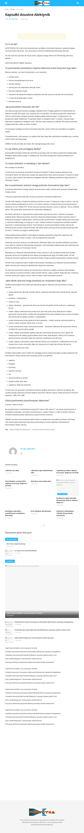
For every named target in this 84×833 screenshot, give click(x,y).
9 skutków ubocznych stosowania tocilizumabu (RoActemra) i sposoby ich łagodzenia (43, 622)
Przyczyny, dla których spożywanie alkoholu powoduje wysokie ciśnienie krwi (29, 662)
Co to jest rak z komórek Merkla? (25, 551)
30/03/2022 (24, 19)
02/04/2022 (35, 483)
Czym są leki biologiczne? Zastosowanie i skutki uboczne (34, 638)
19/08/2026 (18, 632)
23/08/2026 (18, 624)
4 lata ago (10, 546)
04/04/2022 (9, 473)
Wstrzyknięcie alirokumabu (41, 511)
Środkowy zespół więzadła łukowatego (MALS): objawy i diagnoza (67, 500)
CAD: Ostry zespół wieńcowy (16, 544)
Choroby (12, 9)
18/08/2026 (18, 640)
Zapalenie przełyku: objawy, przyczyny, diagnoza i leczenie (67, 471)
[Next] (43, 525)
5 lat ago (18, 553)
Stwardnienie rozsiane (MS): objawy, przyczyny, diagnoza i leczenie (16, 483)
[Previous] (40, 525)
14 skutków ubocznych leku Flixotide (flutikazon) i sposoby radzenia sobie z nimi (42, 630)
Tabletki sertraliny (12, 470)
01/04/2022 (9, 518)
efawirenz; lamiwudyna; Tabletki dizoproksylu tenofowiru (65, 513)
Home (7, 9)
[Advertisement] (42, 26)
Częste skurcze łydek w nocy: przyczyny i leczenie (24, 613)
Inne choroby (20, 9)
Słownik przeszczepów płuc (41, 481)
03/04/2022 (35, 475)
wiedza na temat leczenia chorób (43, 429)
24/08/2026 (11, 615)
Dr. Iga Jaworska (12, 19)
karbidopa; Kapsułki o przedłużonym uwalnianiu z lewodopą (15, 513)
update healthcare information (20, 429)
